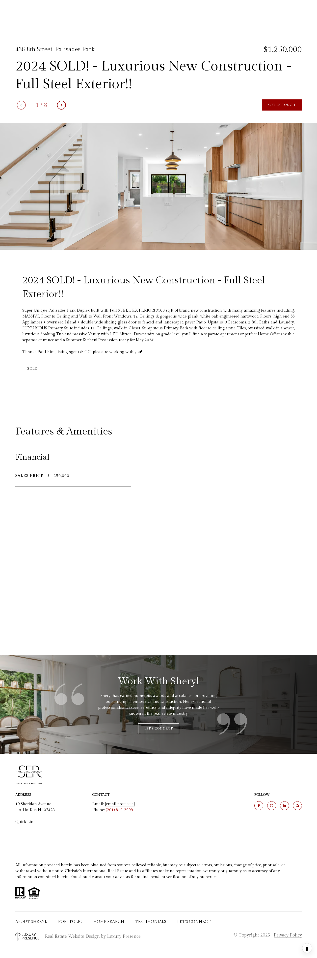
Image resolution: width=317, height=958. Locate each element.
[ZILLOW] (297, 805)
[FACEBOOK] (258, 805)
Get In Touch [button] (281, 105)
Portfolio (70, 921)
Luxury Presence (124, 936)
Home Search (108, 921)
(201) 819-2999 (119, 810)
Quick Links (26, 822)
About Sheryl (31, 921)
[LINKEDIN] (284, 805)
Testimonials (150, 921)
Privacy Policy (288, 935)
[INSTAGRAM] (271, 805)
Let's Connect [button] (158, 728)
